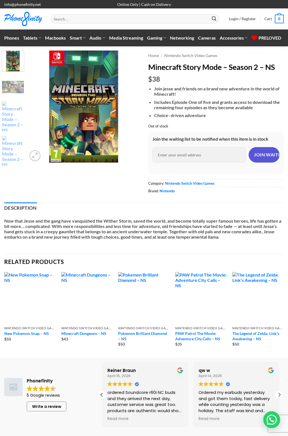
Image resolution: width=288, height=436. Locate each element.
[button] (242, 19)
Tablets (30, 37)
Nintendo (167, 191)
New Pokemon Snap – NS (26, 333)
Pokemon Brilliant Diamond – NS (142, 336)
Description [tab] (20, 208)
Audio (95, 37)
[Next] (130, 106)
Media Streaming (126, 37)
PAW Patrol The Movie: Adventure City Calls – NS (197, 336)
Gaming (154, 37)
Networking (182, 37)
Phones (11, 37)
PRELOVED (269, 37)
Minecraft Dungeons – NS (83, 333)
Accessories (232, 37)
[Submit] (214, 19)
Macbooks (55, 37)
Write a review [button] (46, 406)
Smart (76, 37)
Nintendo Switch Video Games (190, 55)
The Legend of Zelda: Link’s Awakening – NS (255, 336)
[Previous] (37, 106)
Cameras (207, 37)
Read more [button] (118, 418)
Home (153, 55)
